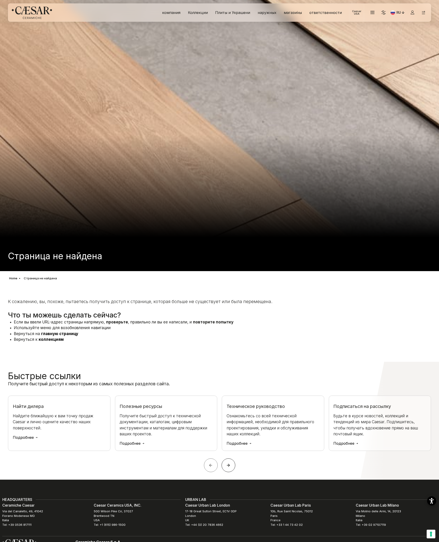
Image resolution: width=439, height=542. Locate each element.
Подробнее (24, 437)
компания (171, 12)
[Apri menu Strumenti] (373, 13)
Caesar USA (356, 12)
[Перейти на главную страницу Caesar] (32, 12)
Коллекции (198, 12)
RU (400, 13)
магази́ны (293, 12)
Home (13, 278)
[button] (431, 500)
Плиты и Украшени (232, 12)
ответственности (325, 12)
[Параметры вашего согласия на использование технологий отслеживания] (431, 534)
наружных (267, 12)
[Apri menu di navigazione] (423, 13)
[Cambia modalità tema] (384, 13)
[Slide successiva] (228, 465)
